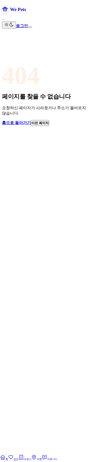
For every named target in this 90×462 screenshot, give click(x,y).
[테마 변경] (9, 25)
